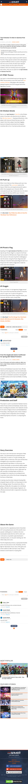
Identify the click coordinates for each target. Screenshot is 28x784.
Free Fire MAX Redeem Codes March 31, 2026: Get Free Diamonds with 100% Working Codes (18, 688)
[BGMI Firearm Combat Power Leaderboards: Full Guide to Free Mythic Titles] (5, 709)
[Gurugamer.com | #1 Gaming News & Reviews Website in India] (14, 2)
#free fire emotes (16, 327)
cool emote (15, 185)
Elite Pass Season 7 (7, 118)
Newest (20, 329)
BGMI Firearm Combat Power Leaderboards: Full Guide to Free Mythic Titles (18, 707)
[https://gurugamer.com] (14, 753)
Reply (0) (8, 345)
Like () (3, 345)
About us (14, 760)
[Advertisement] (14, 21)
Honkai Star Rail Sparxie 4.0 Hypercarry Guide (16, 694)
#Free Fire (15, 4)
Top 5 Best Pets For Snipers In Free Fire (8, 50)
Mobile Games (15, 42)
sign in (6, 332)
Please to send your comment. (10, 332)
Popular (25, 329)
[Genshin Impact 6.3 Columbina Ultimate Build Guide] (5, 702)
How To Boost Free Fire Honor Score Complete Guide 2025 (18, 713)
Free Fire (17, 114)
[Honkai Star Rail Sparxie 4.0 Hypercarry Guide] (5, 696)
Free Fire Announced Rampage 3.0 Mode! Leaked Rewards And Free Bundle (14, 52)
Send (24, 336)
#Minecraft (5, 4)
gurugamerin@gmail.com (15, 757)
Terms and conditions (14, 761)
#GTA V (10, 4)
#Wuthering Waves (22, 4)
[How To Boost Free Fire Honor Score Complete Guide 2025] (5, 715)
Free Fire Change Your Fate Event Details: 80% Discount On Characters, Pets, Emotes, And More (13, 319)
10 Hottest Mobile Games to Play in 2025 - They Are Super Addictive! (13, 678)
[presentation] (5, 327)
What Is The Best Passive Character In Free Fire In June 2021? (13, 54)
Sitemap (14, 763)
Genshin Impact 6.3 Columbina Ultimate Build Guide (17, 701)
